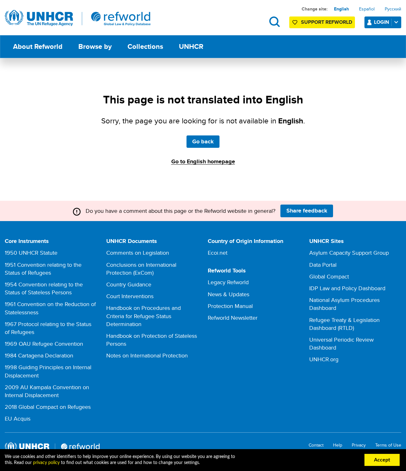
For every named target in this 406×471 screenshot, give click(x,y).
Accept (382, 459)
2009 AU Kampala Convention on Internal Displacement (47, 391)
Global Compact (329, 276)
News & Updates (228, 294)
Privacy (359, 445)
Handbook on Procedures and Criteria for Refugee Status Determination (143, 316)
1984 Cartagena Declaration (39, 355)
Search (274, 21)
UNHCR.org (323, 359)
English (341, 9)
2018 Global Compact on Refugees (48, 407)
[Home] (78, 18)
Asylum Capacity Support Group (349, 253)
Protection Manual (230, 306)
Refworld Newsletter (233, 318)
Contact (316, 445)
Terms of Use (388, 445)
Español (367, 9)
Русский (393, 9)
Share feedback (306, 210)
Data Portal (323, 265)
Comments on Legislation (137, 253)
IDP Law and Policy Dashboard (347, 288)
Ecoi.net (217, 253)
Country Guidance (128, 284)
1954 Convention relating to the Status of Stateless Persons (44, 288)
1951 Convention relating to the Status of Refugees (43, 269)
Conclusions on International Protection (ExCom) (141, 269)
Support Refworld (326, 22)
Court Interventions (130, 296)
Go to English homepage (203, 161)
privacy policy (46, 463)
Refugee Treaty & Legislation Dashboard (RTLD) (344, 324)
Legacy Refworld (228, 282)
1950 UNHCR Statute (31, 253)
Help (337, 445)
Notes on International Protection (147, 355)
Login (381, 22)
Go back (203, 141)
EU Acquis (17, 418)
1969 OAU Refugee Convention (44, 344)
